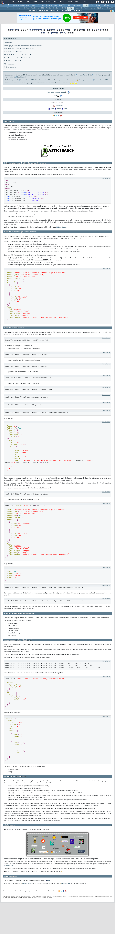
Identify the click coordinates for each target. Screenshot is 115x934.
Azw (58, 109)
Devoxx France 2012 (84, 75)
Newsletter (51, 2)
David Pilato (97, 75)
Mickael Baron (65, 883)
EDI (68, 5)
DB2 (42, 8)
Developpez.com (84, 80)
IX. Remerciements (10, 67)
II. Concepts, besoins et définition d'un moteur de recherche (23, 46)
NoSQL (70, 8)
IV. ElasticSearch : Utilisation (13, 52)
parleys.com (9, 865)
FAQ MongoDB (77, 11)
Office (91, 5)
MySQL (64, 8)
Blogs (34, 2)
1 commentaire (65, 83)
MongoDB (109, 8)
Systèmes (106, 5)
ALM (42, 5)
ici (63, 871)
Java (55, 5)
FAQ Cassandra (66, 11)
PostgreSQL (78, 8)
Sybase (93, 8)
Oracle (86, 8)
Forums (11, 2)
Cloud (33, 5)
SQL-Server (100, 8)
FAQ (28, 2)
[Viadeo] (54, 115)
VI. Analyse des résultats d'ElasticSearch (17, 58)
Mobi (65, 109)
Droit (76, 2)
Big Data (26, 8)
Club (83, 2)
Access (19, 8)
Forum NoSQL (43, 11)
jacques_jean (26, 883)
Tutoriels (20, 2)
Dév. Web (62, 5)
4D (14, 8)
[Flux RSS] (111, 11)
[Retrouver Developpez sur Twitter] (113, 11)
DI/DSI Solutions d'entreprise (20, 5)
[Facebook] (59, 115)
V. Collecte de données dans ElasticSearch (17, 55)
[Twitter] (56, 115)
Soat (48, 880)
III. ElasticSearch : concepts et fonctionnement (18, 49)
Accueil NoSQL (33, 11)
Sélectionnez (106, 178)
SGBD (85, 5)
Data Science (35, 8)
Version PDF (58, 106)
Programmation (76, 5)
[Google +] (61, 115)
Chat (41, 2)
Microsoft (49, 5)
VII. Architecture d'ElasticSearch (14, 61)
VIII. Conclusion (9, 64)
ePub (52, 109)
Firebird (48, 8)
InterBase (56, 8)
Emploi (61, 2)
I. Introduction (8, 43)
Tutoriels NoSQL (55, 11)
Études (69, 2)
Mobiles (98, 5)
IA (38, 5)
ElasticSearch (21, 77)
